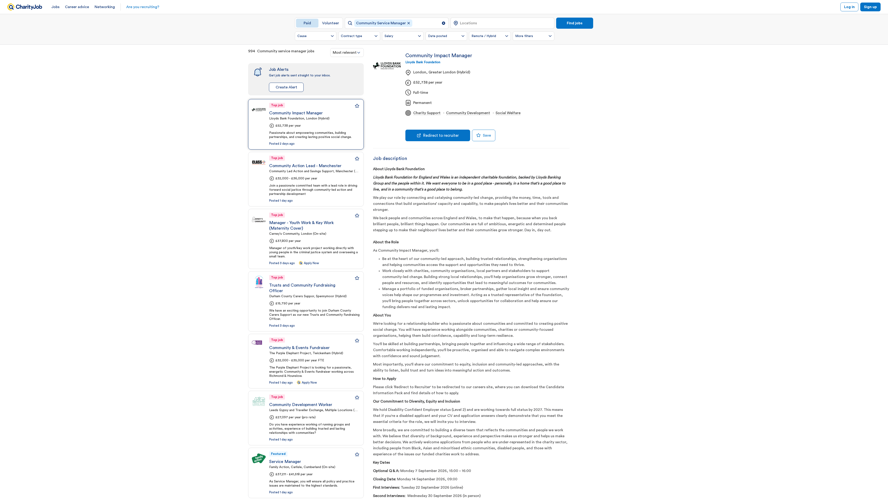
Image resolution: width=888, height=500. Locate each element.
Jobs (55, 7)
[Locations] (502, 23)
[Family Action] (259, 458)
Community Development (468, 113)
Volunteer (330, 23)
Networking (105, 7)
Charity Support (427, 113)
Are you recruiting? (142, 7)
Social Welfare (508, 113)
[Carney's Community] (259, 219)
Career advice (77, 7)
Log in (849, 7)
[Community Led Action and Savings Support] (259, 162)
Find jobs (575, 23)
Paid (307, 23)
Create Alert (286, 87)
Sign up (870, 7)
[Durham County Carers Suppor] (259, 282)
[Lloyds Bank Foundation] (259, 110)
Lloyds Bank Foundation (422, 62)
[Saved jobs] (357, 106)
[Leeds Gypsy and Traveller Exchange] (259, 401)
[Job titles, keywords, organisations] (397, 23)
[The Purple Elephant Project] (259, 344)
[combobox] (347, 52)
